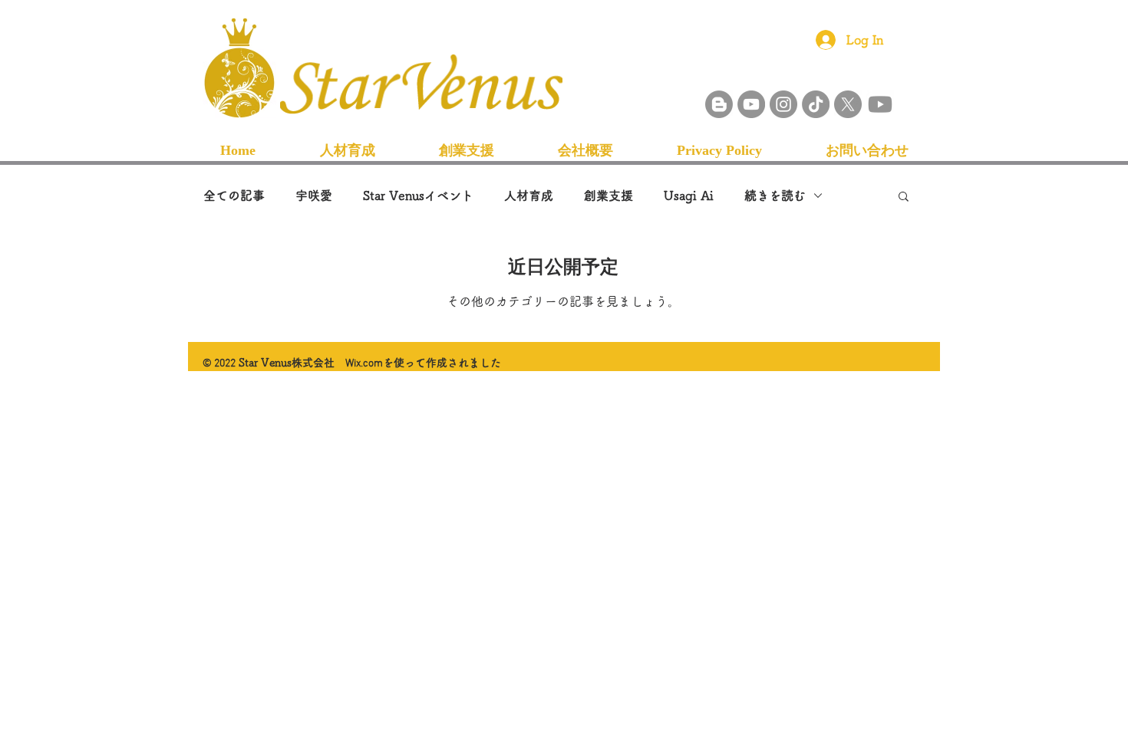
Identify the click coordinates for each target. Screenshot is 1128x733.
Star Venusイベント (418, 195)
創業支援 (608, 195)
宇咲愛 (313, 195)
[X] (848, 104)
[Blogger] (719, 104)
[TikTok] (816, 104)
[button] (903, 197)
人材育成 (528, 195)
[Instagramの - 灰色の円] (783, 104)
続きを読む (775, 195)
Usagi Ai (689, 195)
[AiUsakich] (880, 104)
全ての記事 (234, 195)
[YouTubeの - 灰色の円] (751, 104)
